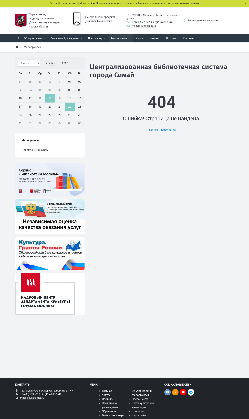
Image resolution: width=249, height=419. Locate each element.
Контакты (138, 411)
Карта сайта (168, 130)
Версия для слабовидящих (203, 20)
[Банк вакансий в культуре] (50, 294)
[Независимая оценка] (50, 216)
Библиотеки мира (113, 415)
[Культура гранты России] (50, 253)
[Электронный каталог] (50, 179)
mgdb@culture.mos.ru (144, 25)
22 (69, 106)
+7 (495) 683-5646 (163, 22)
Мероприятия (140, 395)
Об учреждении (142, 391)
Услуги (106, 395)
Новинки (107, 399)
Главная (153, 130)
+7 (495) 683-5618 (142, 22)
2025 (52, 63)
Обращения (109, 411)
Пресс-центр (140, 399)
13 (49, 98)
